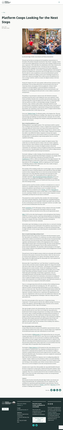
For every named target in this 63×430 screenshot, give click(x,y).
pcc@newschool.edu (22, 409)
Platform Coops (31, 113)
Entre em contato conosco (21, 404)
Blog (4, 12)
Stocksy (44, 190)
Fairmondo (54, 190)
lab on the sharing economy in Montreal (42, 177)
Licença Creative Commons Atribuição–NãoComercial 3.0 (54, 413)
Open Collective (33, 347)
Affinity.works (36, 334)
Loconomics (28, 208)
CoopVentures (25, 159)
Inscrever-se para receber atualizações (39, 420)
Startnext (36, 162)
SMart (23, 214)
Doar (4, 409)
